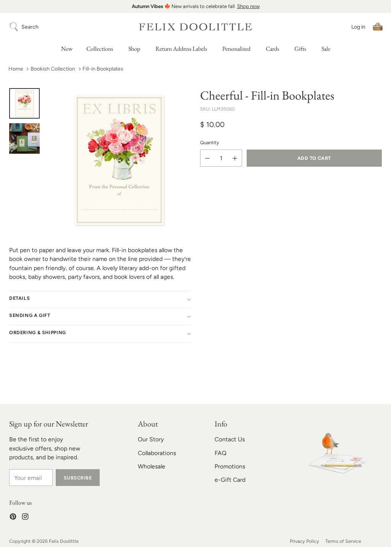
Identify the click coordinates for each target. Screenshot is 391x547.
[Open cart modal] (377, 26)
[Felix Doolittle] (195, 27)
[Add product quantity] (235, 158)
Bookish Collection (53, 69)
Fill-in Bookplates (102, 69)
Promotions (230, 466)
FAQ (220, 453)
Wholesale (151, 466)
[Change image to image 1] (24, 103)
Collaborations (157, 453)
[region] (195, 6)
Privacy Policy (304, 541)
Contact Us (230, 439)
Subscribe (78, 478)
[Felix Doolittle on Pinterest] (13, 517)
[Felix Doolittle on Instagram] (25, 517)
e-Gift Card (230, 479)
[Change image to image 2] (24, 138)
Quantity (209, 142)
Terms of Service (343, 541)
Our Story (151, 439)
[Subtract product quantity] (207, 158)
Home (15, 69)
